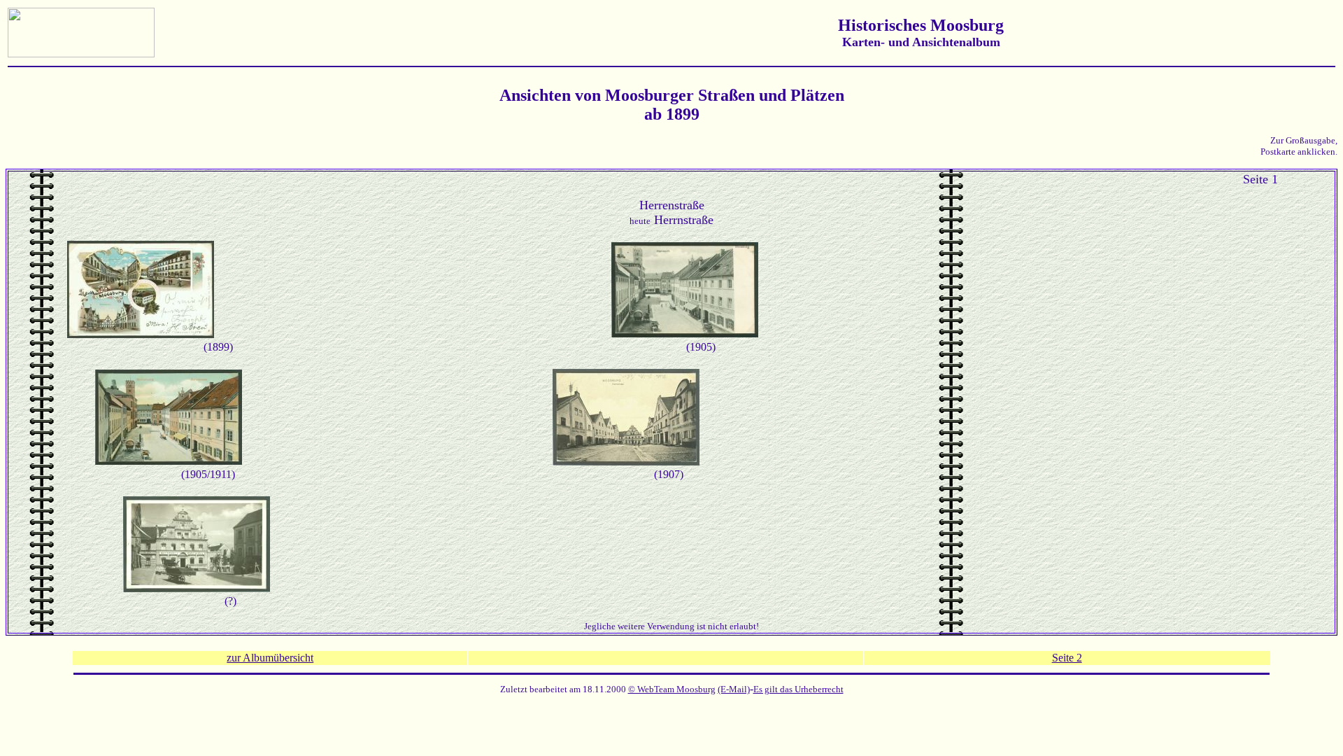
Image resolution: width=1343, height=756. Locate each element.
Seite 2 (1067, 658)
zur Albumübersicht (270, 658)
